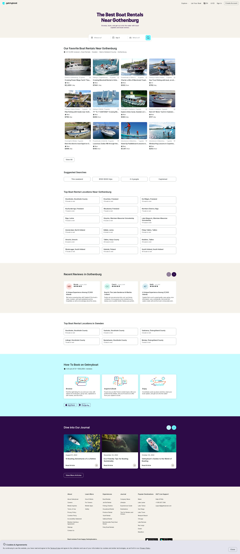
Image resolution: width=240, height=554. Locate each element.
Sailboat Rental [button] (107, 519)
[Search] (148, 37)
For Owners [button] (88, 502)
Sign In (219, 3)
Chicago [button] (140, 519)
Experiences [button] (107, 494)
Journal (123, 494)
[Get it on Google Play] (84, 405)
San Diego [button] (141, 509)
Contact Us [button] (71, 530)
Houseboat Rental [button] (108, 509)
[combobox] (100, 37)
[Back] (168, 274)
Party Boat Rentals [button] (108, 527)
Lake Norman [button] (142, 522)
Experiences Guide (126, 506)
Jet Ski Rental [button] (107, 502)
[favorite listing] (90, 77)
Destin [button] (140, 528)
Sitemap (70, 527)
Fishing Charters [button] (108, 506)
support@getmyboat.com (163, 506)
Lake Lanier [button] (141, 502)
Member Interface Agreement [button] (73, 523)
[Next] (174, 274)
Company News (125, 499)
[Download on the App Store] (70, 405)
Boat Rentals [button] (106, 499)
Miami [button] (139, 499)
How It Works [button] (89, 499)
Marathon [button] (141, 532)
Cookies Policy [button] (72, 515)
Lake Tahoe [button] (141, 506)
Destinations (124, 509)
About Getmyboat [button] (73, 499)
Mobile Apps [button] (89, 506)
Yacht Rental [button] (106, 515)
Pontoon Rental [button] (107, 512)
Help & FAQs (159, 499)
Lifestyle (123, 502)
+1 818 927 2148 (161, 502)
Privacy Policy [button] (145, 548)
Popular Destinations (145, 494)
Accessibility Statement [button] (75, 519)
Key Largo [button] (141, 525)
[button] (196, 3)
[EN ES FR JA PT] (206, 3)
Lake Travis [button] (141, 512)
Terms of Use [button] (55, 548)
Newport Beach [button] (143, 515)
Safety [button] (87, 509)
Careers (70, 502)
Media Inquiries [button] (72, 506)
